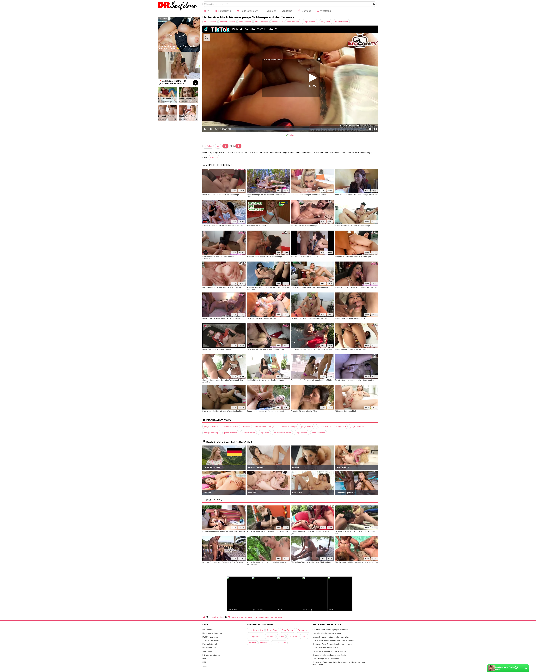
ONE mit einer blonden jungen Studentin (330, 629)
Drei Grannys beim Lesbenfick (326, 658)
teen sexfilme (245, 22)
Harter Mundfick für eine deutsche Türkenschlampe (355, 287)
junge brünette (230, 433)
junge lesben (307, 426)
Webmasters (208, 651)
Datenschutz (207, 629)
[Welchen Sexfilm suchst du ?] (373, 4)
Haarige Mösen (255, 636)
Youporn (252, 643)
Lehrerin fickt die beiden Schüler (327, 633)
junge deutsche (357, 426)
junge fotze (341, 426)
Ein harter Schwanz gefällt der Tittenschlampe (309, 287)
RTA (204, 662)
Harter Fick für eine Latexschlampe (216, 349)
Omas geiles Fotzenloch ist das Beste (329, 655)
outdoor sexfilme (227, 22)
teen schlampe (248, 433)
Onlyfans (306, 11)
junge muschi (301, 433)
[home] (204, 617)
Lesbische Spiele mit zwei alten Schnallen (331, 637)
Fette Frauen (287, 630)
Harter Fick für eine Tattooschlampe (261, 318)
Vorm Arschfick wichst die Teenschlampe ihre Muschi (356, 195)
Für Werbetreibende (211, 655)
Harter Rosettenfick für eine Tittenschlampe (352, 225)
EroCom (214, 157)
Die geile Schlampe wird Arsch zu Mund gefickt (354, 256)
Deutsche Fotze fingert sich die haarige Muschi (333, 644)
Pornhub (270, 636)
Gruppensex (303, 630)
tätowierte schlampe (288, 426)
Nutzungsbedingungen (212, 633)
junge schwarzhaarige (264, 426)
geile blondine (293, 22)
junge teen (264, 433)
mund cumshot (341, 22)
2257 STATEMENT (210, 640)
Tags (204, 666)
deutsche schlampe (282, 433)
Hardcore (264, 643)
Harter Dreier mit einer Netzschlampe (350, 318)
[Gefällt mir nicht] (238, 146)
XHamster (292, 636)
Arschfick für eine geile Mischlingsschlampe (264, 256)
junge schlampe (211, 426)
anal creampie (261, 22)
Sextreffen (287, 10)
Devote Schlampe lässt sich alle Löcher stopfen (354, 380)
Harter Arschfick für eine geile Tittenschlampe (220, 195)
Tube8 (281, 636)
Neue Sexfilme (248, 11)
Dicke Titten (272, 630)
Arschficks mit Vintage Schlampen (305, 256)
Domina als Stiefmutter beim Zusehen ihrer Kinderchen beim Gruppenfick (339, 663)
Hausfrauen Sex (256, 630)
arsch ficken (277, 22)
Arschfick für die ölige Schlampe (304, 225)
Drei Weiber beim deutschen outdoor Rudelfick (333, 640)
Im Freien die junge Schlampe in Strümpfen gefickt (311, 349)
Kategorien (223, 11)
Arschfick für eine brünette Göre (304, 411)
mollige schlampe (212, 433)
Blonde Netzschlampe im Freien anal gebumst (265, 411)
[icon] (206, 11)
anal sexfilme (210, 22)
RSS (204, 658)
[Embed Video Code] (218, 146)
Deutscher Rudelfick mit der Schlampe (329, 651)
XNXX (304, 636)
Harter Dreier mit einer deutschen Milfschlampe (221, 318)
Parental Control (209, 644)
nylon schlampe (324, 426)
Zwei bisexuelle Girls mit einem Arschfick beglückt (222, 411)
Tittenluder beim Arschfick (345, 411)
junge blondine (310, 22)
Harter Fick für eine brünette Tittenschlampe (308, 318)
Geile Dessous (279, 643)
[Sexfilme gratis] (177, 10)
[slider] (215, 120)
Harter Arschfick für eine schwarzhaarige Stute (265, 349)
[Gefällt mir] (225, 146)
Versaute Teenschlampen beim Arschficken (308, 195)
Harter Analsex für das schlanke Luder (350, 349)
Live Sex (271, 10)
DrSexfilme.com (209, 648)
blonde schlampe (230, 426)
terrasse (246, 426)
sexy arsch (325, 22)
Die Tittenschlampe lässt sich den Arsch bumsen (222, 287)
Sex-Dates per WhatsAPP (257, 225)
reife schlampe (318, 433)
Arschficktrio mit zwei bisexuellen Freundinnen (265, 380)
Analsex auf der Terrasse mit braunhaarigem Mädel (311, 380)
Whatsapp (325, 11)
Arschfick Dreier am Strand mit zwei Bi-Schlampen (222, 225)
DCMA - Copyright (210, 637)
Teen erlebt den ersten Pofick (325, 648)
